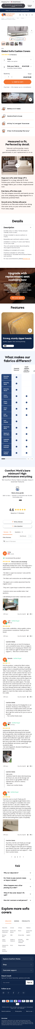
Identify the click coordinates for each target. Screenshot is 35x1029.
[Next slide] (30, 330)
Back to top (29, 1011)
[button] (17, 60)
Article (12, 927)
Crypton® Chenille (6, 452)
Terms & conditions (6, 1011)
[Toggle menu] (32, 14)
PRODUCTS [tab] (26, 921)
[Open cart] (26, 14)
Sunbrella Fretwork (6, 446)
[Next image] (31, 30)
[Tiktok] (18, 993)
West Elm (4, 927)
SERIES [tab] (16, 921)
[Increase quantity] (11, 76)
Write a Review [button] (18, 522)
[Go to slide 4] (16, 44)
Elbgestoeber (21, 945)
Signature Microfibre (6, 434)
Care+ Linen (5, 408)
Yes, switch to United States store (13, 5)
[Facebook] (13, 993)
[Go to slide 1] (3, 44)
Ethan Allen (21, 935)
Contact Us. (26, 258)
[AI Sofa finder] (20, 14)
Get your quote (17, 298)
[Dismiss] (33, 2)
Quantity (7, 73)
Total (29, 74)
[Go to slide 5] (20, 44)
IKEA (27, 939)
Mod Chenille (6, 421)
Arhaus (20, 927)
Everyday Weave (6, 389)
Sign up (29, 982)
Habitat (28, 927)
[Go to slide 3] (12, 44)
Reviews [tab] (6, 532)
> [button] (23, 857)
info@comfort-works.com (21, 708)
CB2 (11, 935)
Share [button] (6, 614)
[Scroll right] (32, 458)
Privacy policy (18, 1011)
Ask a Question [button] (18, 526)
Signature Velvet (6, 427)
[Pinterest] (8, 993)
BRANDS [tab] (8, 921)
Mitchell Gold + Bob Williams (21, 941)
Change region (30, 6)
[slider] (17, 165)
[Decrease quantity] (5, 76)
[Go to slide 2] (8, 44)
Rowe (19, 930)
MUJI (11, 945)
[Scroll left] (28, 458)
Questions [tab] (18, 532)
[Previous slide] (5, 330)
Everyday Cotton (6, 377)
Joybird (28, 935)
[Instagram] (3, 993)
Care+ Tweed (5, 402)
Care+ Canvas (6, 396)
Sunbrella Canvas (6, 440)
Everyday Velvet (6, 383)
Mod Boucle (5, 415)
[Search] (23, 14)
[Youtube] (23, 993)
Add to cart (18, 82)
